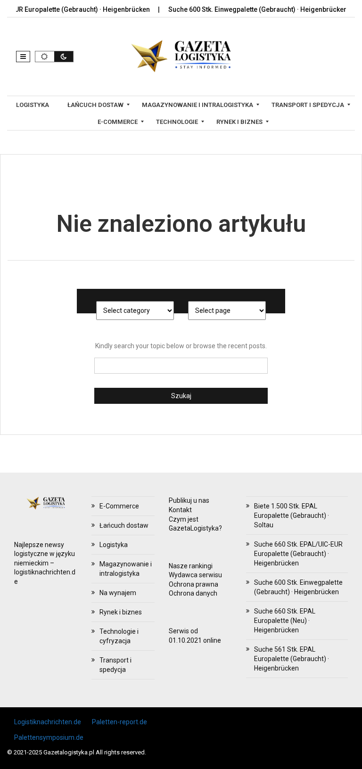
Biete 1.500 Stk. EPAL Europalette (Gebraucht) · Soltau (291, 515)
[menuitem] (33, 104)
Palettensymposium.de (48, 737)
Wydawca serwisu (195, 575)
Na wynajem (117, 593)
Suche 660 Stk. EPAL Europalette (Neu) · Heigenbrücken (284, 620)
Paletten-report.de (119, 722)
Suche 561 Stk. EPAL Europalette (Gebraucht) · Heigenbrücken (291, 659)
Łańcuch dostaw (123, 525)
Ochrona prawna (193, 584)
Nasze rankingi (191, 566)
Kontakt (180, 510)
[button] (23, 56)
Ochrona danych (193, 593)
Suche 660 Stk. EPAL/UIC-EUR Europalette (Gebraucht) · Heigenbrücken (298, 553)
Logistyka (113, 544)
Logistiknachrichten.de (47, 722)
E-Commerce (119, 506)
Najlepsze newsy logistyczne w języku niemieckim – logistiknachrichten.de (44, 563)
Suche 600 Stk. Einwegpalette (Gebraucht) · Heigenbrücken (246, 9)
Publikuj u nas (189, 500)
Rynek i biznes (120, 612)
